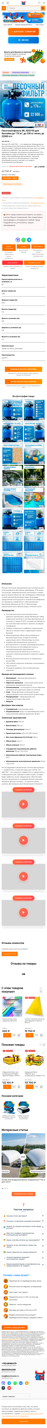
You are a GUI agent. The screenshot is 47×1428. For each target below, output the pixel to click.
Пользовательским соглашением (15, 1416)
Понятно (23, 1421)
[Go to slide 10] (28, 123)
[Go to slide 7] (23, 123)
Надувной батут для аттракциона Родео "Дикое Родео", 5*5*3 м (11, 1074)
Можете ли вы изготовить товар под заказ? (23, 1246)
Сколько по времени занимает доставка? (23, 1221)
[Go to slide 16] (16, 125)
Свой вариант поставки (12, 184)
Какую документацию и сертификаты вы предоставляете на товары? (23, 1265)
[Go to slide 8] (25, 123)
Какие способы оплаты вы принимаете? (23, 1240)
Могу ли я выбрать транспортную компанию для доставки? (23, 1234)
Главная (6, 72)
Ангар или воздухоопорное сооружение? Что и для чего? (23, 1181)
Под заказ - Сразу (10, 178)
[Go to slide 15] (14, 125)
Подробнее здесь (37, 203)
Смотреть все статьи (23, 1194)
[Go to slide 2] (22, 62)
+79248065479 (9, 1363)
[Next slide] (42, 56)
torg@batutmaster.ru (10, 1376)
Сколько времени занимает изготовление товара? (23, 1258)
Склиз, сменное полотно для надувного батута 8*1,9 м (34, 1020)
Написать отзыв (9, 954)
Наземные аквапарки (20, 72)
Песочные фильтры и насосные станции (18, 75)
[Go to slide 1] (21, 62)
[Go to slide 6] (21, 123)
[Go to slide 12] (32, 123)
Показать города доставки (14, 1327)
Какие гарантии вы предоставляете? (23, 1252)
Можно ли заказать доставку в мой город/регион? (23, 1227)
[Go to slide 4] (25, 62)
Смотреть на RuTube (23, 790)
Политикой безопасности (30, 1414)
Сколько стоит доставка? (23, 1216)
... (33, 72)
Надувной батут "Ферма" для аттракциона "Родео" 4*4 (35, 1074)
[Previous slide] (4, 56)
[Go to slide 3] (24, 62)
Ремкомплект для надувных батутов (9, 1020)
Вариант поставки (8, 175)
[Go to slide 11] (30, 123)
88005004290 (9, 1369)
